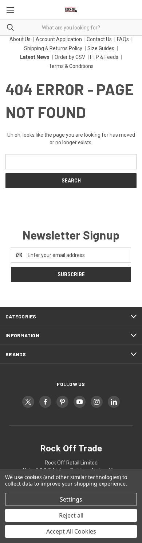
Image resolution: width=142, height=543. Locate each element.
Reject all (71, 515)
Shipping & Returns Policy (53, 48)
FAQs (123, 39)
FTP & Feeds (104, 57)
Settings (71, 499)
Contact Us (99, 39)
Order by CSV (70, 57)
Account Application (59, 39)
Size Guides (100, 48)
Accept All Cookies (71, 531)
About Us (20, 39)
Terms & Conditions (71, 66)
